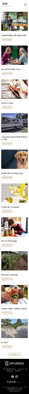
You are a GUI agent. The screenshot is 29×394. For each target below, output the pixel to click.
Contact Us (18, 371)
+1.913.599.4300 (11, 388)
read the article (7, 39)
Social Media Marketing (9, 369)
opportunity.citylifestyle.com (14, 390)
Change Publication (8, 6)
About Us (20, 369)
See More (14, 354)
